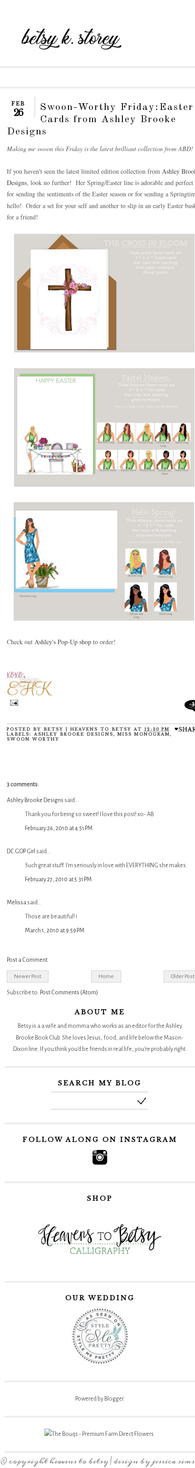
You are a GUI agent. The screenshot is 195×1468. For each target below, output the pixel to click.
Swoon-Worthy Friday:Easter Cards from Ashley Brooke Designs (100, 119)
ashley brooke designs (73, 734)
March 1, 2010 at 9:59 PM (54, 930)
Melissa (16, 902)
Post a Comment (27, 960)
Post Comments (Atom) (69, 992)
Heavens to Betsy (78, 1461)
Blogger (113, 1399)
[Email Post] (12, 704)
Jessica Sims (173, 1461)
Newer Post (27, 976)
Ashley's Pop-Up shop (62, 641)
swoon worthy (33, 738)
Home (106, 976)
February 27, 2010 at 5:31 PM (58, 879)
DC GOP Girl (21, 851)
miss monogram (143, 734)
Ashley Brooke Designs (35, 800)
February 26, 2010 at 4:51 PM (59, 828)
